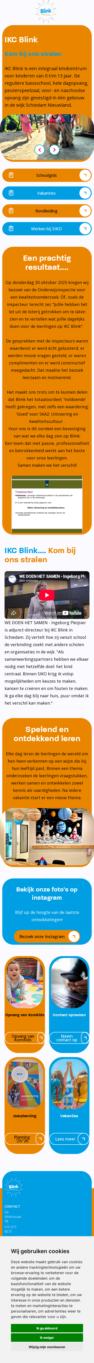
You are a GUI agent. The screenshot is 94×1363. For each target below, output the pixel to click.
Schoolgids (46, 175)
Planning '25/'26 (22, 1138)
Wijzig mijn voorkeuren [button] (47, 1347)
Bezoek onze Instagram (42, 936)
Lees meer (65, 1139)
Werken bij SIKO (46, 228)
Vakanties (46, 193)
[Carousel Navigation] (47, 150)
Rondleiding (46, 211)
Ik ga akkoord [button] (47, 1328)
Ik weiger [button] (47, 1337)
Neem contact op (66, 1037)
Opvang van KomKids (23, 1037)
